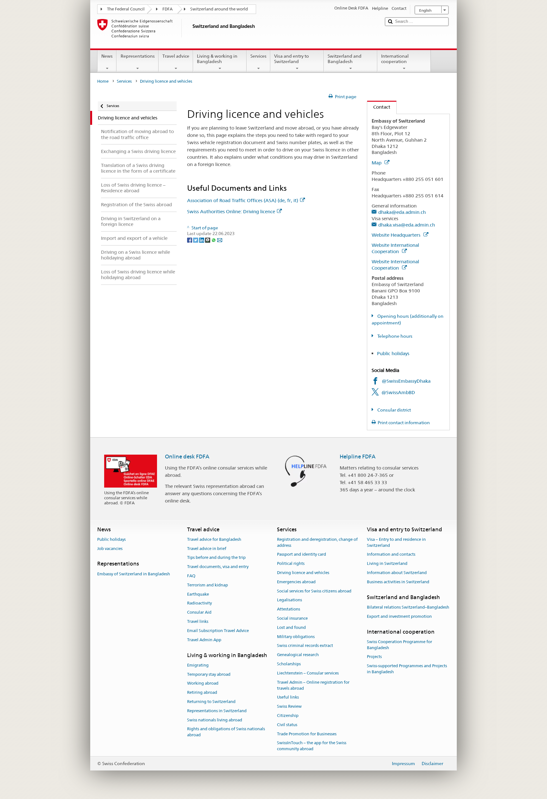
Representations (138, 56)
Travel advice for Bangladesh (214, 539)
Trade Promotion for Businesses (306, 734)
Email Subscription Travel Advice (218, 630)
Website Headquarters (397, 235)
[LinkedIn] (202, 239)
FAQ (191, 575)
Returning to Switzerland (211, 701)
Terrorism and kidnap (207, 585)
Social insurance (292, 618)
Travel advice (175, 56)
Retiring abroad (202, 692)
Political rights (291, 563)
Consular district (393, 409)
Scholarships (289, 664)
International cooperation (395, 59)
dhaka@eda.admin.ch (402, 212)
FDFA (167, 9)
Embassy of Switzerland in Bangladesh (133, 574)
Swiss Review (289, 706)
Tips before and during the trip (216, 557)
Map (377, 163)
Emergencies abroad (296, 581)
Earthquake (198, 594)
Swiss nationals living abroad (214, 720)
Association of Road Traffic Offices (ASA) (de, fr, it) (242, 200)
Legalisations (289, 600)
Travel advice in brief (206, 548)
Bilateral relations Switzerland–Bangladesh (408, 607)
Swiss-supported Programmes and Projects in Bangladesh (407, 668)
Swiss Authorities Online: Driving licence (231, 211)
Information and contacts (391, 554)
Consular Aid (199, 612)
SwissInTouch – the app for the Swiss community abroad (311, 746)
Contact (378, 107)
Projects (374, 657)
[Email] (219, 239)
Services (258, 56)
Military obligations (296, 636)
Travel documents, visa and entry (217, 566)
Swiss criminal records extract (305, 645)
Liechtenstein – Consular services (308, 673)
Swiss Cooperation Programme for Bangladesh (399, 644)
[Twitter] (196, 239)
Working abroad (202, 683)
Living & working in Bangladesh (217, 59)
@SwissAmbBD (398, 392)
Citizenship (288, 715)
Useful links (288, 697)
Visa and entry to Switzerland (291, 59)
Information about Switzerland (397, 572)
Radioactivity (199, 603)
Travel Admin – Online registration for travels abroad (313, 685)
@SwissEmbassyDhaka (406, 381)
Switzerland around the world (219, 9)
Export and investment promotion (399, 616)
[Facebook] (190, 239)
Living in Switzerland (387, 563)
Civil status (287, 724)
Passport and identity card (301, 554)
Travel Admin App (204, 639)
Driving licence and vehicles (303, 572)
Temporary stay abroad (208, 674)
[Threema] (208, 239)
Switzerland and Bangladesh (345, 59)
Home (103, 81)
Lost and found (291, 627)
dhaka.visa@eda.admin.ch (406, 225)
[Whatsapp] (214, 239)
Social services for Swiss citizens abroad (314, 591)
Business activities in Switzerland (398, 581)
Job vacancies (110, 548)
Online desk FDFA (187, 456)
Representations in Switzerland (217, 710)
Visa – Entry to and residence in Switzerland (396, 542)
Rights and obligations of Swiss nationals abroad (226, 732)
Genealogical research (298, 655)
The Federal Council (126, 9)
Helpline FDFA (357, 456)
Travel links (197, 621)
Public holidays (393, 353)
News (107, 56)
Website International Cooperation (395, 248)
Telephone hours (394, 336)
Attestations (288, 609)
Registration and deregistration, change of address (317, 542)
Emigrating (198, 665)
